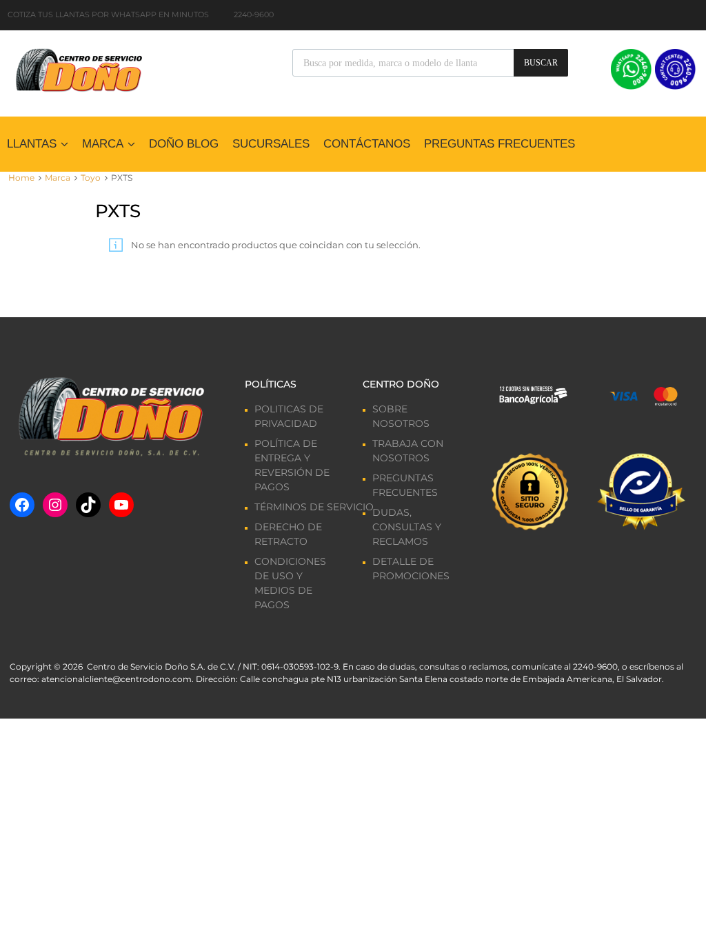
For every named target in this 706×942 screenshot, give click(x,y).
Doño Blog (184, 143)
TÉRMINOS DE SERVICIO (314, 507)
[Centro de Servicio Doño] (79, 68)
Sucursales (271, 143)
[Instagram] (55, 504)
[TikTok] (88, 504)
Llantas (32, 143)
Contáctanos (366, 143)
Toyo (91, 177)
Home (21, 177)
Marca (102, 143)
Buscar (541, 63)
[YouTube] (121, 504)
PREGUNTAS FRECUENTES (499, 143)
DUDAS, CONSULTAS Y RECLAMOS (406, 527)
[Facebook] (22, 504)
